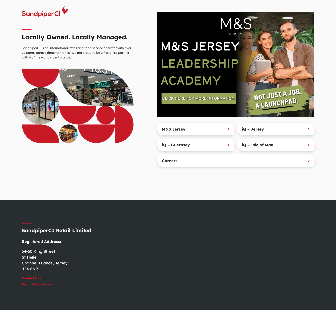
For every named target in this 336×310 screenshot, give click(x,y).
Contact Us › (31, 278)
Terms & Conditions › (38, 284)
